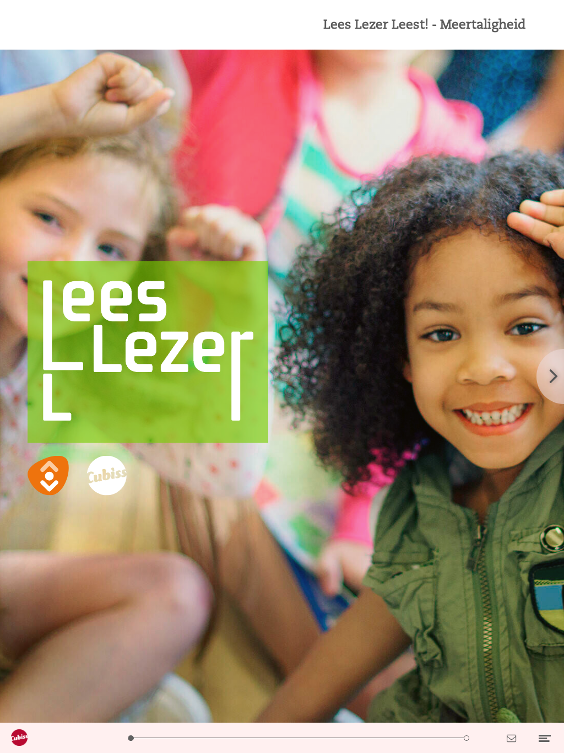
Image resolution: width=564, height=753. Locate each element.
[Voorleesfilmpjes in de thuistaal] (445, 738)
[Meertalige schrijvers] (299, 738)
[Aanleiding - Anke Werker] (173, 738)
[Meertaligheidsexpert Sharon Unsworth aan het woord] (341, 738)
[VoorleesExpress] (382, 738)
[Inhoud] (152, 738)
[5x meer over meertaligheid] (214, 738)
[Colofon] (466, 738)
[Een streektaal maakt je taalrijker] (256, 738)
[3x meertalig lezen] (403, 738)
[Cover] (131, 738)
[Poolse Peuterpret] (424, 738)
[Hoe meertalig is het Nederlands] (193, 738)
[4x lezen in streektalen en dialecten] (277, 738)
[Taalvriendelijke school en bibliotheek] (235, 738)
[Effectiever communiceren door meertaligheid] (361, 738)
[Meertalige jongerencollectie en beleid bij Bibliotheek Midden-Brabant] (320, 738)
